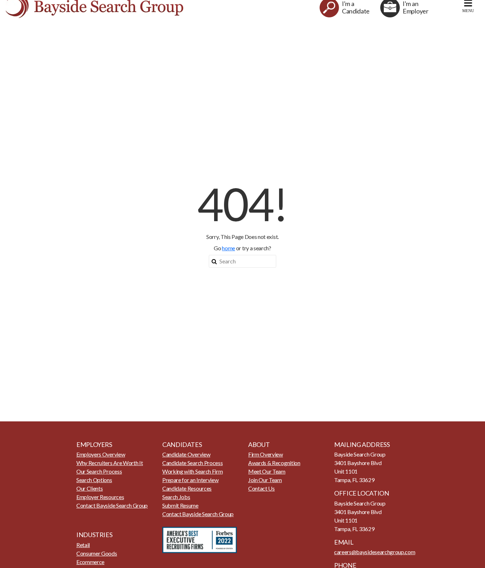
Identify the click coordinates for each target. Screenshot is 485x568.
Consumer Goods (96, 553)
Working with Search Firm (192, 471)
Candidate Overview (186, 454)
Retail (83, 544)
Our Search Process (99, 471)
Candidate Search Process (192, 462)
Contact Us (261, 488)
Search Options (94, 479)
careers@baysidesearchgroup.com (374, 551)
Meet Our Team (266, 471)
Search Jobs (176, 496)
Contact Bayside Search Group (112, 505)
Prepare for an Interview (190, 479)
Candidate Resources (187, 488)
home (228, 248)
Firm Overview (265, 454)
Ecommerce (90, 561)
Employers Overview (100, 454)
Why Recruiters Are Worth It (109, 462)
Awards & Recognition (274, 462)
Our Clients (89, 488)
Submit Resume (180, 505)
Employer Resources (100, 496)
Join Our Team (265, 479)
